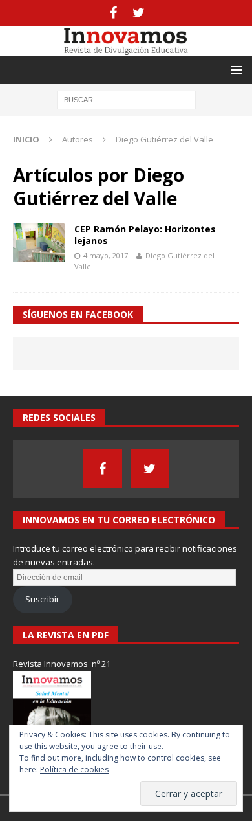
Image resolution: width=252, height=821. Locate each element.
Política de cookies (74, 769)
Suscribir (42, 599)
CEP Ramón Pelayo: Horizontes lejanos (145, 235)
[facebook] (113, 13)
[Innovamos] (126, 49)
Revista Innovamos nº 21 (61, 663)
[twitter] (138, 13)
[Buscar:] (126, 99)
